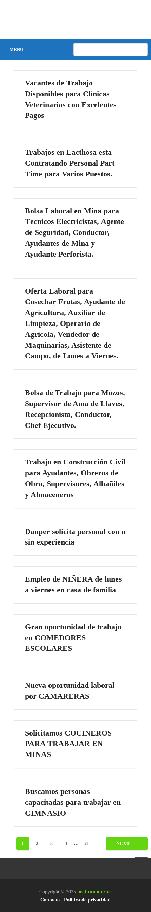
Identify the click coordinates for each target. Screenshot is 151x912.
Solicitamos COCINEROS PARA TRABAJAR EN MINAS (68, 743)
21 (86, 843)
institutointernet (94, 891)
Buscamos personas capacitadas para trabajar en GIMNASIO (73, 802)
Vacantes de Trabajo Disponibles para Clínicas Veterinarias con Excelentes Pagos (71, 99)
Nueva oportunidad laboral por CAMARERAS (69, 690)
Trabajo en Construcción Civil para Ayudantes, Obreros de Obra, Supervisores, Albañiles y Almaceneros (75, 478)
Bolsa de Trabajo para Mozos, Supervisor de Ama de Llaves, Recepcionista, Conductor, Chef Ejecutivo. (75, 408)
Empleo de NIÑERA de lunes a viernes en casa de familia (73, 584)
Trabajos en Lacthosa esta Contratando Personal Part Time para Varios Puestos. (69, 163)
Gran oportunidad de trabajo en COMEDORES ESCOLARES (73, 637)
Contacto (50, 900)
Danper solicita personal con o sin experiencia (75, 537)
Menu (16, 49)
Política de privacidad (87, 900)
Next (123, 843)
